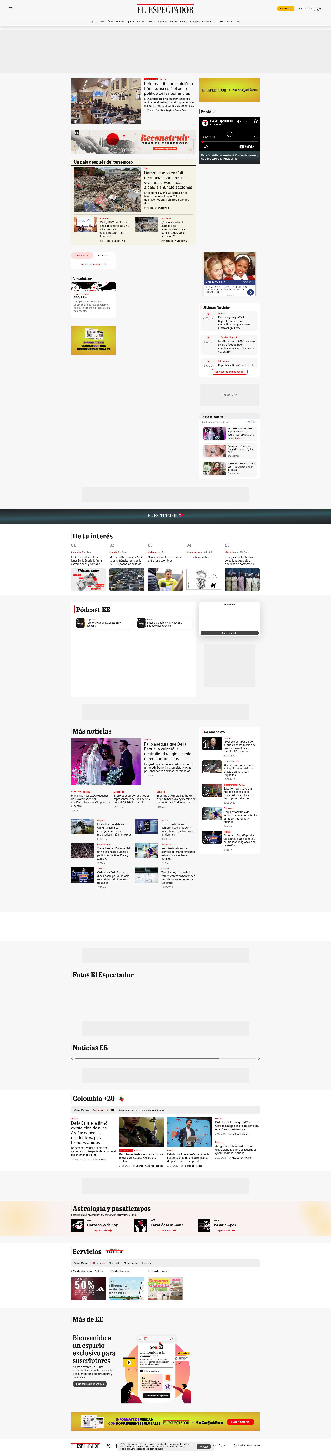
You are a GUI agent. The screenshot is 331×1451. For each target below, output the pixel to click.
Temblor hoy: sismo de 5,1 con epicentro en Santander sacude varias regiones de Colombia (178, 878)
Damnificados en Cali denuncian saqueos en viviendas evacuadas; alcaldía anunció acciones (168, 180)
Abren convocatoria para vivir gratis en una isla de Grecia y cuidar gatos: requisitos (238, 770)
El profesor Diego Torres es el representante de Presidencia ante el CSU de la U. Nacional (132, 799)
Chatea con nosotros (249, 1445)
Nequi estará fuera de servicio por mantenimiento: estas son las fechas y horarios (178, 854)
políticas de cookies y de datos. (148, 1449)
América (165, 820)
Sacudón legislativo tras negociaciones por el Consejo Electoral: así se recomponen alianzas (238, 793)
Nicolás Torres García (242, 1157)
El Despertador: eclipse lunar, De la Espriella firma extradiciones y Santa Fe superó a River (86, 560)
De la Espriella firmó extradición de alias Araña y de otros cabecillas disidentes (229, 157)
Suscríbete (286, 8)
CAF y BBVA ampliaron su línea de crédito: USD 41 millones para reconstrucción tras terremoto (115, 229)
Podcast (151, 619)
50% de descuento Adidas (87, 1271)
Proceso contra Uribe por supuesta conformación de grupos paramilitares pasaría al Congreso (240, 746)
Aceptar (204, 1446)
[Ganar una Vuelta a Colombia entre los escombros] (165, 579)
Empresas (166, 844)
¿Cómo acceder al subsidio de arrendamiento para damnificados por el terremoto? (173, 229)
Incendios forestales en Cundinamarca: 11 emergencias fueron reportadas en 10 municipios (114, 829)
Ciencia (165, 868)
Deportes (91, 619)
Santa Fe (161, 792)
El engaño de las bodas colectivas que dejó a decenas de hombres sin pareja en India (240, 560)
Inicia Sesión (305, 8)
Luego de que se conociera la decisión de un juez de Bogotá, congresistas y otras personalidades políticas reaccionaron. (169, 767)
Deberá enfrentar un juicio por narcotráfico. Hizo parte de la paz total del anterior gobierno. (93, 1151)
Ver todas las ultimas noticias (230, 371)
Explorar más (100, 1230)
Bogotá (162, 79)
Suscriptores (230, 785)
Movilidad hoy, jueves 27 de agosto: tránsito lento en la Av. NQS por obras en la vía (126, 560)
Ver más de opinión (91, 264)
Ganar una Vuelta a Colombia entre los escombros (165, 558)
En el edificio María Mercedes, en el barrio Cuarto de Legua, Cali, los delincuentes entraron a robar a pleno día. (166, 198)
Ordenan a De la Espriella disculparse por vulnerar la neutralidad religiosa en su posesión (113, 878)
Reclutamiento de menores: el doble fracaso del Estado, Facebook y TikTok (141, 1158)
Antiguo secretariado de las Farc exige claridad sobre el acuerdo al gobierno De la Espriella (235, 1150)
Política (221, 313)
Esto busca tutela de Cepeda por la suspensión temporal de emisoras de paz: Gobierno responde (188, 1158)
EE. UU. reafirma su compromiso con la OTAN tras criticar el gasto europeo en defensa (178, 829)
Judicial (101, 868)
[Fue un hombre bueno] (203, 579)
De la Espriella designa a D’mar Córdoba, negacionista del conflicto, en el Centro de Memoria (237, 1126)
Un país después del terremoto (103, 162)
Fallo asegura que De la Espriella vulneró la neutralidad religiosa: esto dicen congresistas (234, 323)
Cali (146, 168)
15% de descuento (120, 1271)
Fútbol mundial (104, 844)
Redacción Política (96, 1159)
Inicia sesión (103, 307)
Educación (223, 361)
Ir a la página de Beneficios (90, 1384)
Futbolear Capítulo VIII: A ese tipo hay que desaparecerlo (164, 624)
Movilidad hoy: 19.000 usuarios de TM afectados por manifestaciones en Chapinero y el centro (236, 346)
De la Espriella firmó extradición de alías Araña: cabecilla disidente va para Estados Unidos (89, 1133)
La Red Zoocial (231, 761)
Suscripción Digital (215, 1445)
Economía (105, 218)
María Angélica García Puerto (174, 110)
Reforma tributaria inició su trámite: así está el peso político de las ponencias (168, 88)
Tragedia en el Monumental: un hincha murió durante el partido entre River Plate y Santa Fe (114, 854)
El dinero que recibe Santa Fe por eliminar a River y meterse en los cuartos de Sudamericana (176, 799)
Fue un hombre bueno (199, 557)
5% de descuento (158, 1271)
